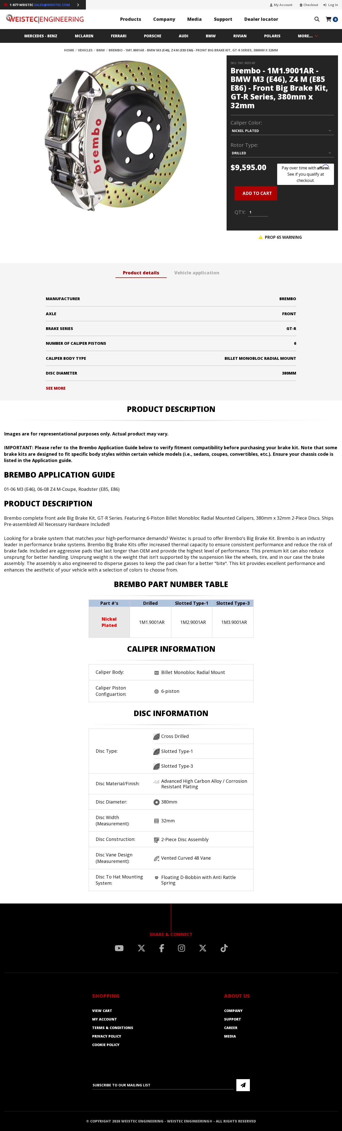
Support (223, 19)
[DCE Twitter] (203, 948)
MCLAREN (84, 35)
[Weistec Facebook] (161, 948)
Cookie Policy (105, 1044)
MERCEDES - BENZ (40, 35)
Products (130, 19)
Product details (141, 273)
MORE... (305, 35)
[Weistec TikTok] (224, 948)
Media (194, 19)
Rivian (240, 35)
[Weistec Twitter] (141, 948)
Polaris (272, 35)
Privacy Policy (106, 1036)
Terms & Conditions (112, 1027)
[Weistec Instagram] (181, 948)
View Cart (102, 1010)
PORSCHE (152, 35)
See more (56, 388)
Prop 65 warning (283, 237)
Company (164, 19)
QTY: (240, 212)
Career (230, 1027)
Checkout (310, 5)
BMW (211, 35)
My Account (283, 5)
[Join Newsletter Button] (243, 1085)
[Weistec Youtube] (119, 948)
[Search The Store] (316, 19)
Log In (332, 5)
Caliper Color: (246, 123)
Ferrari (118, 35)
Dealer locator (261, 19)
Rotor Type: (244, 145)
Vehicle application (196, 273)
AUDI (183, 35)
